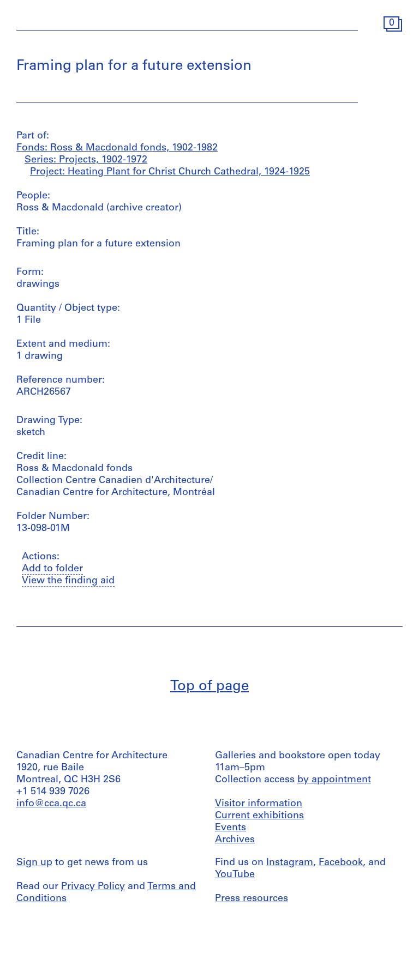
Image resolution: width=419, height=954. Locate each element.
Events (230, 828)
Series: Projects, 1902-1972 (86, 160)
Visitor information (258, 804)
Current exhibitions (259, 816)
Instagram (289, 863)
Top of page (209, 686)
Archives (235, 840)
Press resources (251, 899)
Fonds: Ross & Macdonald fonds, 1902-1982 (117, 148)
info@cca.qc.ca (51, 804)
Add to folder (52, 569)
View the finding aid (68, 581)
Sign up (34, 863)
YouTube (235, 875)
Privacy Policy (93, 887)
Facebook (341, 863)
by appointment (334, 780)
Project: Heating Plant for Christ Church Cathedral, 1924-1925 (170, 172)
